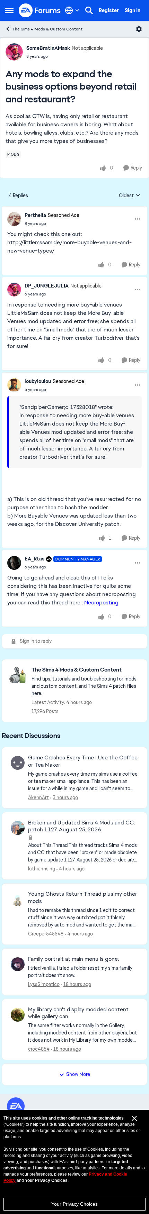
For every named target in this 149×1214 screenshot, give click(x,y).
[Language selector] (72, 10)
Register (109, 10)
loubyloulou (38, 381)
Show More (78, 1074)
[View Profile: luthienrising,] (18, 828)
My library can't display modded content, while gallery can (79, 1013)
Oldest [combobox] (129, 195)
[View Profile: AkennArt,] (18, 763)
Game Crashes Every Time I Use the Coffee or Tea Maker (83, 761)
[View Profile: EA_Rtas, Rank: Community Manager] (14, 563)
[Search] (89, 10)
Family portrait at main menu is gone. (73, 959)
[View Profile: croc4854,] (18, 1015)
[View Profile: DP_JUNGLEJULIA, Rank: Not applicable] (14, 289)
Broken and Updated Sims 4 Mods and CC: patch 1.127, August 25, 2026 (81, 826)
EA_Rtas (34, 559)
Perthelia (35, 215)
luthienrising (41, 869)
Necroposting (101, 602)
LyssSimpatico (44, 984)
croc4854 (39, 1049)
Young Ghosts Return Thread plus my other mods (82, 898)
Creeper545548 (45, 934)
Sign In (132, 10)
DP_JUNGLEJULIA (47, 286)
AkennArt (38, 797)
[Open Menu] (139, 29)
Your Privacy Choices (74, 1204)
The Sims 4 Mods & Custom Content (47, 29)
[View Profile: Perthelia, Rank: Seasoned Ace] (14, 219)
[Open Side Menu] (9, 10)
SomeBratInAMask (48, 48)
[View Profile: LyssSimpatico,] (18, 964)
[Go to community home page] (40, 10)
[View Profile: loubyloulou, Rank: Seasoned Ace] (14, 385)
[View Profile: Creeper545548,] (18, 899)
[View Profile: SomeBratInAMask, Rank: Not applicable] (14, 52)
